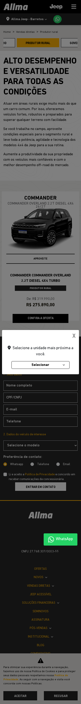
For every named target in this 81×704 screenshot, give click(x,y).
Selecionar (40, 365)
